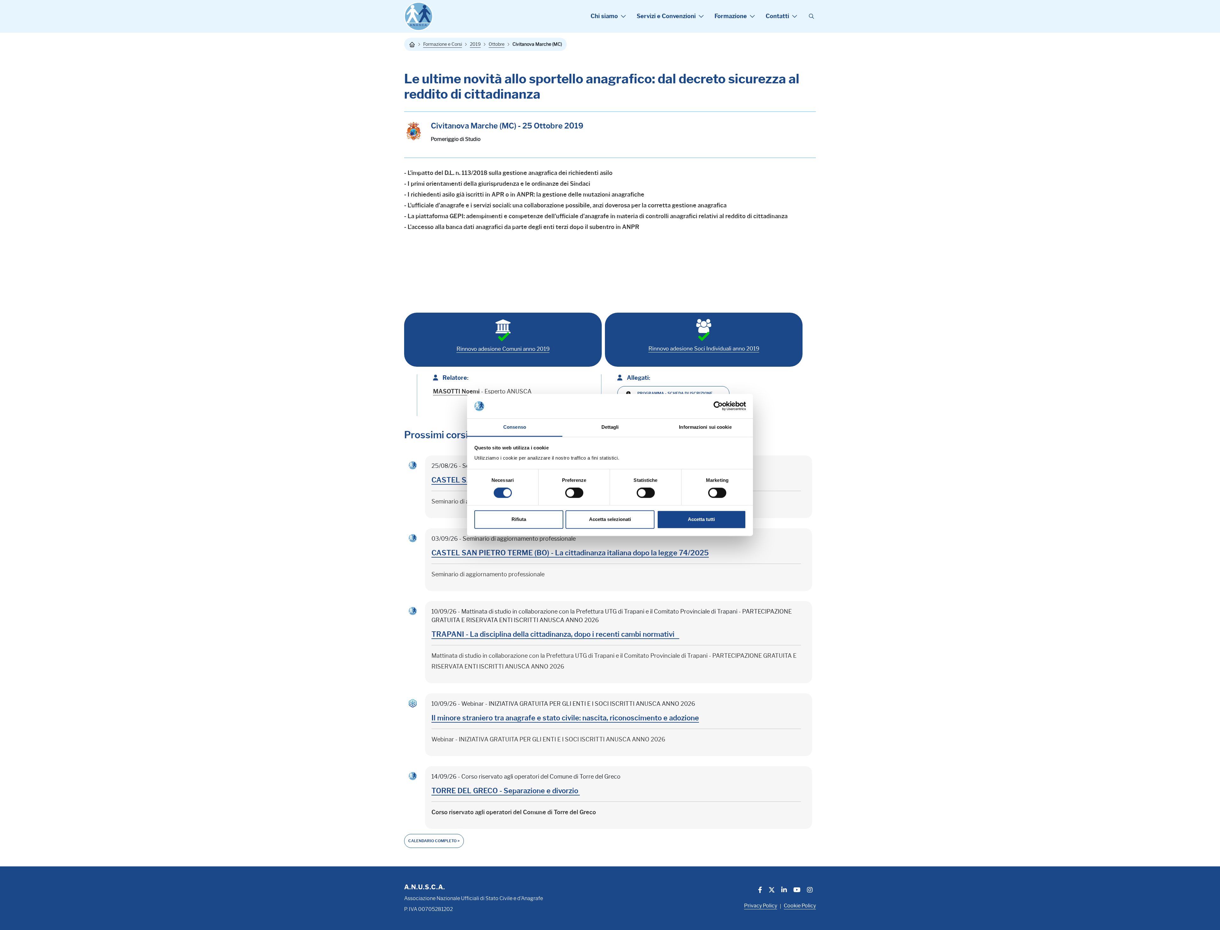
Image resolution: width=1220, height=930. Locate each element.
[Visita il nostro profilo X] (772, 890)
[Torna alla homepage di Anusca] (418, 16)
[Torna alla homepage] (412, 44)
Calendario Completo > (434, 840)
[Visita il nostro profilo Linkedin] (784, 890)
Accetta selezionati (610, 519)
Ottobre (497, 44)
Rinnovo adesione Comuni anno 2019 (503, 349)
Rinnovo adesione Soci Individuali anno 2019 (703, 348)
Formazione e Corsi (442, 44)
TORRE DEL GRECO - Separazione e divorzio (505, 791)
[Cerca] (811, 16)
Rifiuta (519, 519)
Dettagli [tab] (610, 427)
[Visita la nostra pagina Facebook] (760, 890)
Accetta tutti (701, 519)
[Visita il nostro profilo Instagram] (810, 890)
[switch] (574, 493)
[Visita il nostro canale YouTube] (797, 890)
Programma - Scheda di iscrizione (675, 393)
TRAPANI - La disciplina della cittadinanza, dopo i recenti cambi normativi (555, 634)
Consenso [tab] (514, 427)
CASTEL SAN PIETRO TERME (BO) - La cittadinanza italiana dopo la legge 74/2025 (570, 553)
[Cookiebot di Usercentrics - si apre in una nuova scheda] (718, 406)
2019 (475, 44)
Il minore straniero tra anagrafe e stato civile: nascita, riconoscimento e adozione (565, 718)
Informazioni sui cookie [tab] (705, 427)
